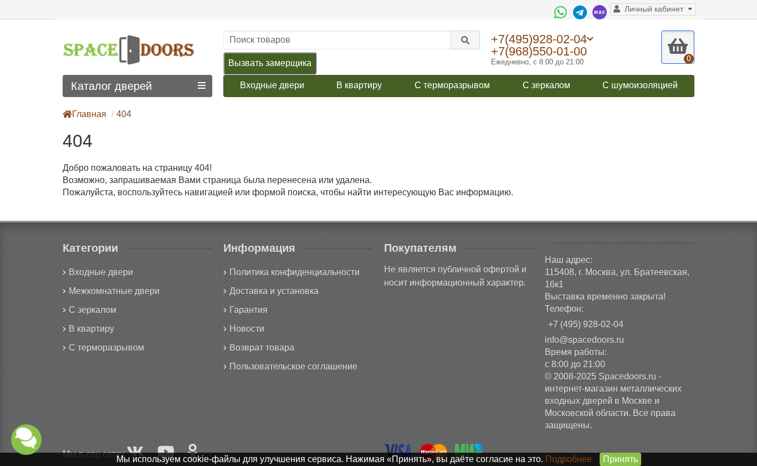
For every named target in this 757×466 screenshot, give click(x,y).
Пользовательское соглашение (293, 366)
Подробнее (568, 459)
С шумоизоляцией (640, 85)
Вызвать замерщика (269, 63)
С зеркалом (546, 85)
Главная (89, 114)
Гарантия (248, 310)
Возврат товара (261, 347)
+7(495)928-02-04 (539, 38)
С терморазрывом (452, 85)
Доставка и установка (274, 291)
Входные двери (272, 85)
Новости (246, 328)
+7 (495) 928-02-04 (585, 324)
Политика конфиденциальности (294, 272)
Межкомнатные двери (114, 291)
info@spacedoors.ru (584, 340)
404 (123, 114)
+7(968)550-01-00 (539, 51)
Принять (620, 459)
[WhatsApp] (562, 12)
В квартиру (359, 85)
